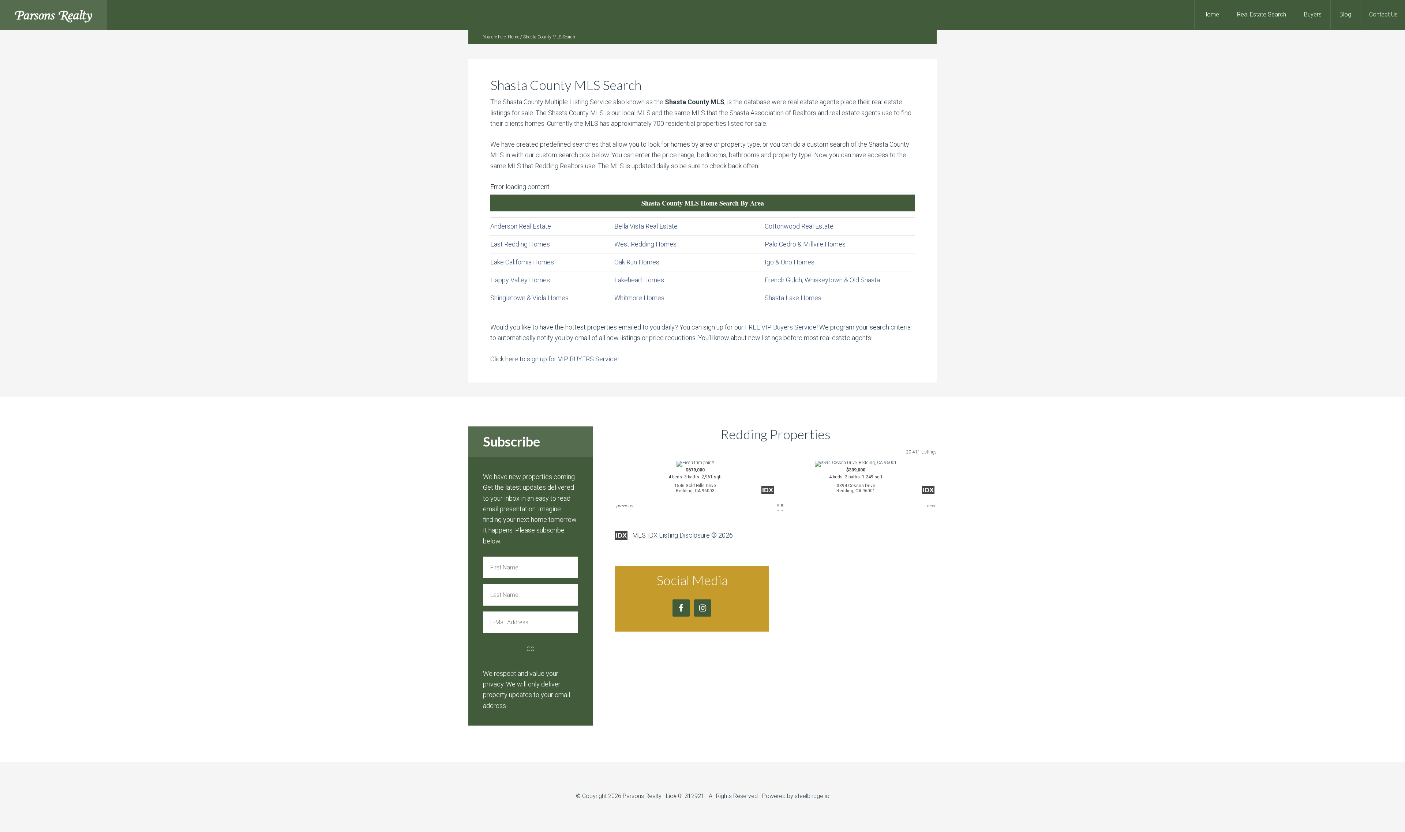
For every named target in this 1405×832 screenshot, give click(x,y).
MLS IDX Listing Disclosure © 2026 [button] (682, 535)
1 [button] (778, 505)
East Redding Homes (520, 244)
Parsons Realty (54, 15)
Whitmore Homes (639, 298)
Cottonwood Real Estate (799, 226)
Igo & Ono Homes (789, 262)
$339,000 (856, 480)
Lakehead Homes (639, 280)
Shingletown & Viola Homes (529, 298)
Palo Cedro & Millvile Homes (805, 244)
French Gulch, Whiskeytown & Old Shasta (822, 280)
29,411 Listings (921, 452)
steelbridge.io (812, 796)
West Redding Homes (645, 244)
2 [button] (782, 505)
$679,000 (695, 480)
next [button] (931, 505)
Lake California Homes (522, 262)
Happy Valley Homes (520, 280)
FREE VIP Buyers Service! (781, 327)
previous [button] (624, 505)
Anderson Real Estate (520, 226)
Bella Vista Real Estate (646, 226)
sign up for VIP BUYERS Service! (573, 359)
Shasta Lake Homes (793, 298)
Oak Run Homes (636, 262)
